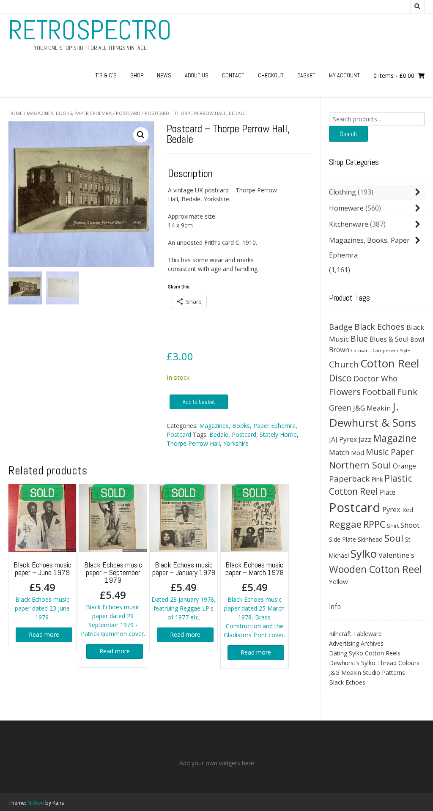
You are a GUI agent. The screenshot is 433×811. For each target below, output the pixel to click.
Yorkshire (236, 443)
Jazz (365, 439)
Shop (136, 75)
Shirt (393, 525)
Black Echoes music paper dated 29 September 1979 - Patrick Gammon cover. (113, 599)
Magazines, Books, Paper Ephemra (69, 113)
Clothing (342, 192)
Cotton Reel (389, 363)
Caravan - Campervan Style (380, 350)
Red (407, 509)
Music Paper (390, 452)
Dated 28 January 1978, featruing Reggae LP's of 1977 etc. (183, 590)
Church (344, 364)
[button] (140, 134)
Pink (377, 479)
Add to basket (199, 402)
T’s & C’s (106, 75)
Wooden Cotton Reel (375, 569)
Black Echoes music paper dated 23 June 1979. (42, 590)
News (164, 75)
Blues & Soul (389, 339)
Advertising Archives (356, 643)
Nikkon (35, 802)
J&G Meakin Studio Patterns (367, 673)
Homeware (346, 208)
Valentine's (396, 555)
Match (339, 452)
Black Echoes (379, 326)
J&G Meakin (372, 408)
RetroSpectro (90, 30)
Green (340, 407)
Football (378, 391)
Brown (339, 349)
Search (348, 134)
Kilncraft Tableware (355, 634)
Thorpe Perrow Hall (193, 443)
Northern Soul (360, 464)
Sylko (364, 553)
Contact (233, 75)
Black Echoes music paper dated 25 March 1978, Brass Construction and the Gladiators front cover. (254, 599)
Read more (44, 634)
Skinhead (370, 539)
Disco (340, 378)
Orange (404, 466)
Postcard (128, 113)
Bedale (218, 434)
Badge (341, 326)
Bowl (417, 339)
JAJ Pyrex (343, 439)
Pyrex (391, 509)
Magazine (395, 438)
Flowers (345, 391)
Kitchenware (348, 224)
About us (196, 75)
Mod (357, 452)
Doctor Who (375, 378)
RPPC (374, 524)
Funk (407, 391)
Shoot (409, 525)
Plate (387, 492)
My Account (344, 75)
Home (15, 113)
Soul (393, 538)
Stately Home (278, 434)
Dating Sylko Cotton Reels (364, 653)
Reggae (345, 524)
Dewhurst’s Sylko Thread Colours (374, 663)
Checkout (271, 75)
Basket (306, 75)
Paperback (349, 478)
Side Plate (342, 539)
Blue (359, 338)
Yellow (338, 581)
